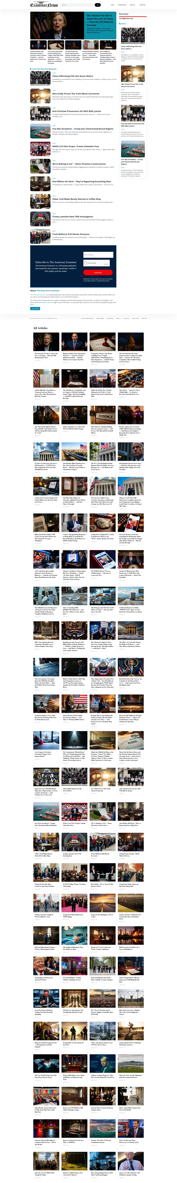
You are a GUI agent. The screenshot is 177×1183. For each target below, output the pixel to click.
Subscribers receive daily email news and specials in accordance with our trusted (97, 280)
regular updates (47, 302)
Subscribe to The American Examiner (56, 262)
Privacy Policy (105, 281)
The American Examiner (48, 290)
